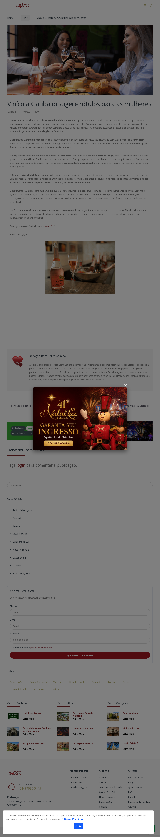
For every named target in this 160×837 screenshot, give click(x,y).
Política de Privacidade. (73, 819)
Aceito (78, 826)
